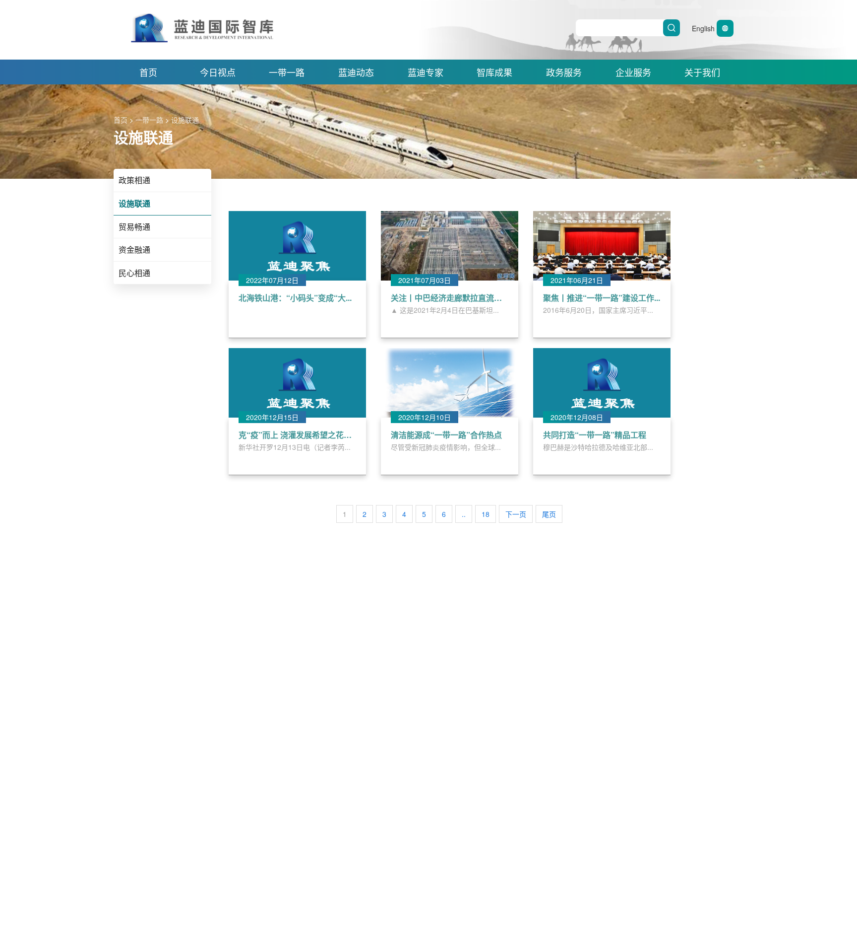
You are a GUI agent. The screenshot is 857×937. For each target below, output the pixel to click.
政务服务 (564, 72)
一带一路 (287, 72)
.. (464, 514)
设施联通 (185, 120)
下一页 (515, 514)
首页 (148, 72)
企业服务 (633, 72)
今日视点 (218, 72)
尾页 (549, 514)
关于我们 (702, 72)
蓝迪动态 (356, 72)
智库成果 (494, 72)
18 (486, 514)
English (704, 28)
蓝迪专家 (425, 72)
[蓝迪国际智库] (321, 18)
